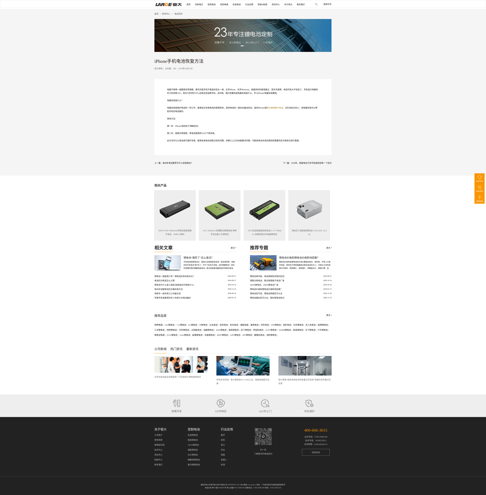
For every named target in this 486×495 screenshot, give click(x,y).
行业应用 (249, 4)
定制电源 (224, 4)
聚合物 (270, 108)
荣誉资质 (158, 440)
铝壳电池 (224, 325)
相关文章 (163, 247)
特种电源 (158, 325)
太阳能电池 (196, 330)
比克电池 (213, 325)
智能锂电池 (193, 440)
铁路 (223, 455)
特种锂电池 (172, 330)
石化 (223, 450)
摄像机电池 (259, 335)
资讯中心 (276, 4)
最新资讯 (192, 349)
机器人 (224, 460)
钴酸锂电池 (209, 330)
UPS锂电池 (276, 325)
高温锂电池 (298, 330)
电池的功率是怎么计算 (164, 281)
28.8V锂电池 (222, 335)
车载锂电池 (210, 335)
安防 (223, 440)
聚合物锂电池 (194, 465)
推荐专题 (259, 247)
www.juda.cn (251, 485)
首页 (189, 4)
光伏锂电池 (298, 325)
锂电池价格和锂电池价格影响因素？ (299, 257)
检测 (223, 465)
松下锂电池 (246, 330)
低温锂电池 (193, 435)
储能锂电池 (193, 450)
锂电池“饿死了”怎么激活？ (199, 257)
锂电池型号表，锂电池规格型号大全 (266, 293)
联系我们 (301, 4)
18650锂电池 (193, 445)
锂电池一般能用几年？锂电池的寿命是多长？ (174, 276)
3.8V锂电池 (235, 335)
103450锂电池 (285, 330)
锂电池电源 (159, 335)
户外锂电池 (323, 330)
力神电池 (203, 325)
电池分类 (208, 488)
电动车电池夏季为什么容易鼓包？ (178, 163)
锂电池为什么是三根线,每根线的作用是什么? (174, 285)
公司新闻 (160, 349)
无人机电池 (311, 325)
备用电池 (254, 325)
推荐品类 (160, 315)
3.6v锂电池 (170, 325)
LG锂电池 (193, 325)
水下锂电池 (310, 330)
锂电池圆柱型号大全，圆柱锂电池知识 (267, 298)
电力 (223, 445)
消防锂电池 (271, 335)
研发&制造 (262, 4)
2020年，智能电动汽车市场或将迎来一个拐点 (311, 163)
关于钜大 (288, 4)
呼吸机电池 (258, 330)
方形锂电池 (184, 330)
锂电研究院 (159, 445)
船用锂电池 (323, 325)
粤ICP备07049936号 (219, 488)
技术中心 (158, 450)
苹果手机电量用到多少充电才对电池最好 (172, 298)
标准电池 (237, 4)
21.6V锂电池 (271, 330)
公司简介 (158, 435)
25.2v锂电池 (172, 335)
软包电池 (234, 325)
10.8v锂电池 (221, 330)
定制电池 (212, 4)
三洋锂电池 (159, 330)
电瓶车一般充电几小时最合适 (167, 293)
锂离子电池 (278, 108)
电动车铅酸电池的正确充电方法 (168, 289)
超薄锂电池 (197, 335)
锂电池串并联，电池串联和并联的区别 (267, 276)
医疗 (223, 435)
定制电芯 (199, 4)
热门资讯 (176, 349)
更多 (233, 248)
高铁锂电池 (234, 330)
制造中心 (158, 460)
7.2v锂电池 (181, 325)
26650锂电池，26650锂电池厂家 (264, 285)
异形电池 (265, 325)
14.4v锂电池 (185, 335)
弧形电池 (287, 325)
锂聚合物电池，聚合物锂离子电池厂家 (267, 281)
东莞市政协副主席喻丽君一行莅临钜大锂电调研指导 (177, 377)
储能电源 (244, 325)
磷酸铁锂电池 (194, 460)
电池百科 (178, 14)
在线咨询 (316, 452)
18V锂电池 (247, 335)
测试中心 (158, 455)
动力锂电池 (193, 455)
